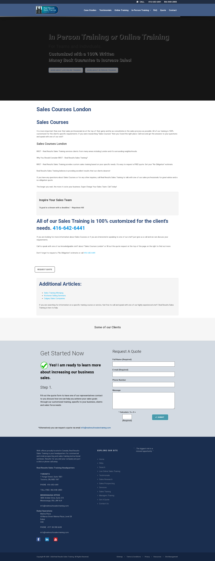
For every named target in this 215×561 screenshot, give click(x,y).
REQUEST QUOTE (45, 269)
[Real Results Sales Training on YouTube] (55, 539)
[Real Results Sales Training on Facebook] (38, 539)
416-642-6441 (154, 2)
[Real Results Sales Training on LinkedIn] (47, 539)
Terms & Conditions (134, 557)
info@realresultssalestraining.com (96, 428)
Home (101, 459)
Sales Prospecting (107, 483)
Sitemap (120, 557)
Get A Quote (104, 500)
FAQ (155, 10)
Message (116, 390)
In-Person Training (141, 10)
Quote (163, 10)
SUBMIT (162, 417)
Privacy (147, 557)
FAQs (101, 463)
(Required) (127, 420)
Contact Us (104, 503)
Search (102, 467)
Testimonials (105, 10)
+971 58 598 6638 (54, 527)
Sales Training (105, 491)
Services (103, 487)
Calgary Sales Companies (54, 298)
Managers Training (106, 495)
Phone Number (119, 380)
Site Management (171, 557)
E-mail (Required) (120, 370)
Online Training (121, 10)
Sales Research (105, 479)
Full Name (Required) (122, 359)
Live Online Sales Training (109, 471)
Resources (157, 557)
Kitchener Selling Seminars (55, 295)
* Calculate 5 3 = (127, 412)
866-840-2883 (170, 2)
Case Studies (90, 10)
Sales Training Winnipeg (53, 293)
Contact (173, 10)
